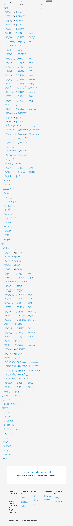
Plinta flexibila (7, 196)
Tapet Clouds (8, 95)
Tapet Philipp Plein (9, 62)
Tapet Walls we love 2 (10, 87)
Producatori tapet (7, 9)
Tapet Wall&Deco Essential (10, 125)
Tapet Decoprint (18, 270)
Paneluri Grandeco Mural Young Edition (12, 185)
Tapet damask (17, 340)
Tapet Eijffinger (7, 66)
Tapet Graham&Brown (9, 32)
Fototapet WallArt (8, 181)
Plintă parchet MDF (8, 198)
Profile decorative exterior (8, 227)
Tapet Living (17, 252)
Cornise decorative (8, 232)
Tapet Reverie (8, 34)
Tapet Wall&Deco (8, 122)
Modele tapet (17, 260)
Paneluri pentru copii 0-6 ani (10, 188)
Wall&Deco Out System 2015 (11, 143)
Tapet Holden (7, 173)
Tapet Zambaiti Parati (8, 55)
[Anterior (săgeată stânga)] (1, 525)
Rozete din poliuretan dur (9, 215)
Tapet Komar (17, 395)
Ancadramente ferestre (8, 446)
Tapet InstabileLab (8, 163)
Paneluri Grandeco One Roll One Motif (10, 404)
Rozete (5, 213)
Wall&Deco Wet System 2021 (11, 151)
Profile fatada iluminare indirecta (10, 222)
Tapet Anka (8, 28)
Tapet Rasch (7, 88)
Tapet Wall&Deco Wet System (9, 148)
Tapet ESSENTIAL (10, 54)
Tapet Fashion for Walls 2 (10, 82)
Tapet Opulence (9, 70)
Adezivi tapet (6, 7)
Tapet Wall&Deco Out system (10, 132)
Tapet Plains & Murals (10, 117)
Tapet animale (17, 339)
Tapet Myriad (8, 116)
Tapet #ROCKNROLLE (9, 91)
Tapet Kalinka (8, 29)
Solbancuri (7, 234)
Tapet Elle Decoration (10, 78)
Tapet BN (17, 11)
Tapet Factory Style (9, 97)
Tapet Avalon (8, 12)
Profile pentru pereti (7, 225)
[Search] (63, 5)
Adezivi (4, 408)
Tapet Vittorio (9, 72)
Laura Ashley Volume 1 (10, 38)
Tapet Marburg (7, 11)
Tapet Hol (18, 20)
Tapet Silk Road (8, 23)
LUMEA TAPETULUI (22, 4)
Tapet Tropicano (9, 27)
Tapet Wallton (8, 105)
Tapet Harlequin (7, 177)
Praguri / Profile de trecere (8, 236)
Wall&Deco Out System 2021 (11, 135)
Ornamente (7, 235)
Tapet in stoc (6, 8)
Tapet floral (17, 265)
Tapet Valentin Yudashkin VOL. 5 (10, 43)
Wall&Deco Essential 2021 (10, 127)
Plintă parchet (6, 193)
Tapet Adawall (7, 25)
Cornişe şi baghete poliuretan (10, 209)
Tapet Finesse (8, 83)
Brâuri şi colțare (6, 200)
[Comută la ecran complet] (5, 524)
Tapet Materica (9, 53)
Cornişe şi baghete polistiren (10, 206)
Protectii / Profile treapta (8, 239)
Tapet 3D (17, 23)
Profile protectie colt (7, 226)
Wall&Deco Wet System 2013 (11, 161)
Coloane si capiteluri (7, 223)
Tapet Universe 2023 (9, 120)
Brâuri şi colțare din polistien (10, 202)
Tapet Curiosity (8, 89)
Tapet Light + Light (9, 164)
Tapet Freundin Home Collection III (9, 104)
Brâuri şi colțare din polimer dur (10, 201)
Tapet (3, 6)
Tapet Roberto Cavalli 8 (11, 41)
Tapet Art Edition (9, 75)
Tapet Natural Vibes (9, 20)
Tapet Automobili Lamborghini (8, 58)
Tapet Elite (8, 61)
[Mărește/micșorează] (8, 524)
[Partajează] (3, 524)
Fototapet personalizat (8, 180)
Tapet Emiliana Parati (9, 40)
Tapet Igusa (8, 124)
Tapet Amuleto (8, 285)
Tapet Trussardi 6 (9, 65)
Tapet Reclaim (8, 36)
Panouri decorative (7, 192)
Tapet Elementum (8, 346)
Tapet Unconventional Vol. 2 (11, 46)
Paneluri (5, 183)
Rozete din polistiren (8, 214)
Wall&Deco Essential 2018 (10, 130)
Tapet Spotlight (8, 86)
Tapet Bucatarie (18, 255)
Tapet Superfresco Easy (9, 67)
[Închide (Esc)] (1, 524)
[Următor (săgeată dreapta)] (3, 525)
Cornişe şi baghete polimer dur (9, 425)
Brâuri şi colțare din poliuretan (10, 204)
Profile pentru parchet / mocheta (9, 240)
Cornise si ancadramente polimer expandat (12, 211)
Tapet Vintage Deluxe (10, 24)
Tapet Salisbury (8, 107)
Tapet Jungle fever (9, 113)
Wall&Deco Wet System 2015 (11, 159)
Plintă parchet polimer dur (9, 194)
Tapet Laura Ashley (8, 37)
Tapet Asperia (8, 109)
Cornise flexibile (7, 210)
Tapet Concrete (9, 96)
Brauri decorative (8, 231)
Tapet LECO (17, 354)
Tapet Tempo (8, 118)
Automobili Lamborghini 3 (10, 59)
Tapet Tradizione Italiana (10, 63)
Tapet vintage (17, 349)
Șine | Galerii (41, 4)
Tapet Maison (8, 114)
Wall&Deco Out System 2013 (11, 146)
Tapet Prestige (9, 71)
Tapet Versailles (9, 79)
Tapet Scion (17, 392)
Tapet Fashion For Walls (10, 80)
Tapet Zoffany (17, 391)
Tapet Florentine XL (9, 99)
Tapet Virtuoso (8, 121)
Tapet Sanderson (8, 176)
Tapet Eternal (8, 33)
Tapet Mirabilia (9, 50)
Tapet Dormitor (17, 253)
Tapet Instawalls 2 (9, 84)
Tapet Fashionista (9, 304)
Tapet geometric (18, 268)
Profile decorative (5, 189)
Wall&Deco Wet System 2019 (11, 153)
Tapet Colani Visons (9, 16)
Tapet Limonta (17, 264)
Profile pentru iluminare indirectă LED (10, 217)
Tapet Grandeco (8, 108)
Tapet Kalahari (8, 100)
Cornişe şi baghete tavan (8, 205)
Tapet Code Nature (9, 76)
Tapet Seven (8, 30)
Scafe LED (7, 221)
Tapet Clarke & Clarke (8, 175)
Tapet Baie (18, 17)
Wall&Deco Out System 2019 (11, 138)
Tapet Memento (9, 19)
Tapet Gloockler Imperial (10, 17)
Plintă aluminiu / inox (8, 197)
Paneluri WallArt (7, 184)
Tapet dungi (17, 341)
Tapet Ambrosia (9, 51)
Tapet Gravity (8, 112)
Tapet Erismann (7, 74)
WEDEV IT (34, 520)
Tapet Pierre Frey (8, 172)
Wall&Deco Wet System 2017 (11, 156)
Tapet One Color (9, 166)
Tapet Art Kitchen (9, 167)
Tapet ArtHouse (7, 171)
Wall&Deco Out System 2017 (11, 140)
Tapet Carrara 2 (9, 49)
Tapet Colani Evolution (10, 15)
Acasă (3, 4)
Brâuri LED (6, 219)
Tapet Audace (8, 168)
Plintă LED (6, 218)
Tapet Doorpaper (8, 387)
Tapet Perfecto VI (9, 101)
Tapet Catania (8, 13)
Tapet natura (17, 342)
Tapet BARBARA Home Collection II (9, 93)
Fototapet (4, 179)
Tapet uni (18, 24)
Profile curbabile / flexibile (8, 238)
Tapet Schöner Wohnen (10, 21)
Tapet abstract (18, 269)
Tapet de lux (17, 350)
